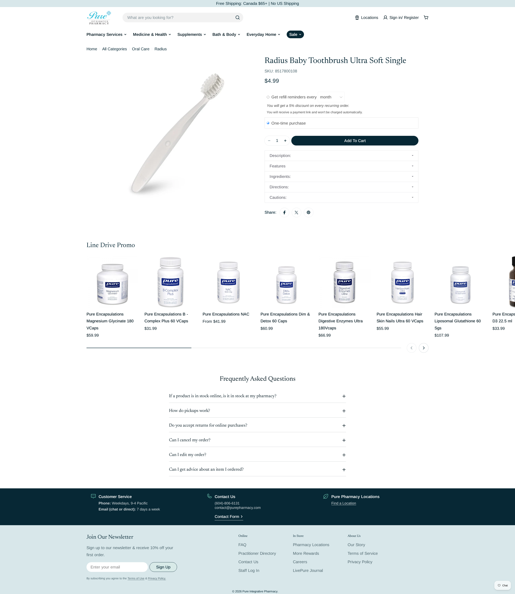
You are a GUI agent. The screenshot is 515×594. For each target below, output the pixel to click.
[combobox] (183, 17)
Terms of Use (136, 578)
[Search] (237, 17)
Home (92, 49)
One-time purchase (288, 123)
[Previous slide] (411, 348)
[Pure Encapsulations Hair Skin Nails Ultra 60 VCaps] (402, 282)
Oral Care (140, 49)
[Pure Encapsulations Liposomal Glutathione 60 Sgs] (460, 282)
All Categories (114, 49)
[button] (341, 156)
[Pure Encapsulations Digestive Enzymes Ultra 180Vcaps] (344, 282)
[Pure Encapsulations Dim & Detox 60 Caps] (286, 282)
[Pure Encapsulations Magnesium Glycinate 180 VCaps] (112, 282)
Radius (160, 49)
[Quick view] (132, 265)
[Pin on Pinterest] (308, 212)
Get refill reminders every (294, 97)
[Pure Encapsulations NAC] (228, 282)
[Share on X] (296, 212)
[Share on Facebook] (284, 212)
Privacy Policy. (157, 578)
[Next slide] (423, 348)
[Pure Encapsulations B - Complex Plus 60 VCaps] (170, 282)
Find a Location (343, 503)
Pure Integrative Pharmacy (259, 591)
